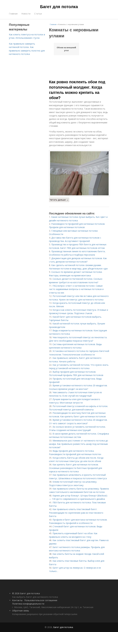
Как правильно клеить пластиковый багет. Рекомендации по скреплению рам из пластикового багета (76, 513)
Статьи (38, 13)
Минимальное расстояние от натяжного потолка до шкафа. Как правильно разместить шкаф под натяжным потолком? (78, 444)
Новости (25, 13)
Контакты (17, 600)
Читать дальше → (59, 199)
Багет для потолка (59, 6)
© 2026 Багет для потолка (26, 593)
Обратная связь (20, 610)
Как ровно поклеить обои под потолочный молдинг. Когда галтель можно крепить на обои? (77, 89)
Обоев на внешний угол (66, 49)
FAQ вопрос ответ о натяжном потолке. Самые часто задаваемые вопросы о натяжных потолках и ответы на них (76, 289)
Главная (13, 13)
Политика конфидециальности (28, 603)
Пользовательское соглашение (40, 600)
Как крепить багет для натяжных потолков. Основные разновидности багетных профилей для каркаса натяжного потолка (75, 468)
